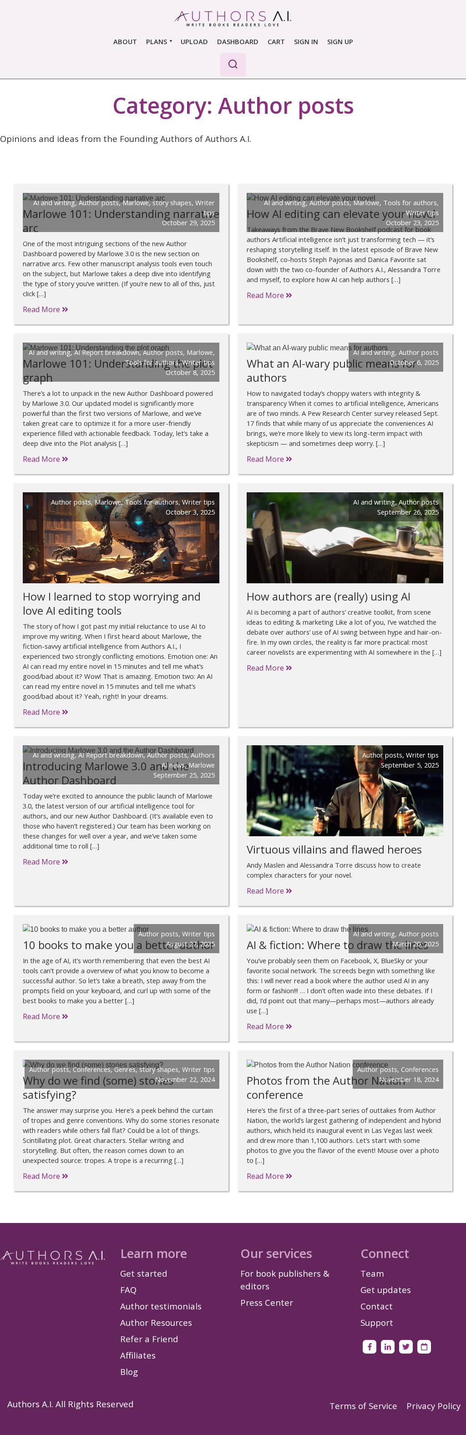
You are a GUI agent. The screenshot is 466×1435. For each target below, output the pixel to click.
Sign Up (340, 41)
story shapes (172, 202)
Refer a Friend (149, 1338)
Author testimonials (161, 1306)
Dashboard (237, 41)
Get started (143, 1273)
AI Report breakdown (106, 352)
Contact (376, 1306)
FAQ (128, 1289)
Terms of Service (363, 1405)
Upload (194, 41)
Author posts (99, 202)
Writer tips (422, 212)
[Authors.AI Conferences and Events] (424, 1347)
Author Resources (156, 1322)
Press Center (266, 1302)
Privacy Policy (433, 1405)
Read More (42, 309)
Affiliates (138, 1355)
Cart (276, 41)
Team (372, 1273)
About (125, 41)
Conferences (92, 1069)
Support (376, 1322)
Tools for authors (410, 202)
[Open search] (233, 64)
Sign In (306, 41)
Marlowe (135, 202)
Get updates (385, 1289)
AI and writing (54, 202)
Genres (125, 1069)
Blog (129, 1371)
